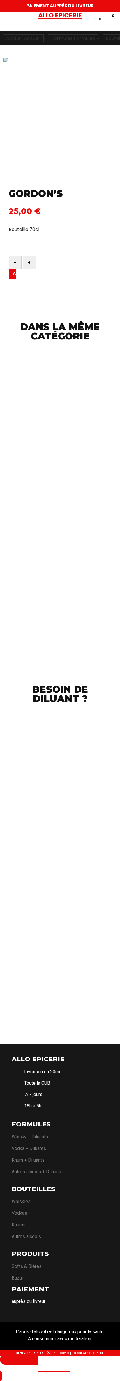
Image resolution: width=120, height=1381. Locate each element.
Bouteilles (33, 1189)
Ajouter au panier (12, 274)
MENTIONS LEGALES (29, 1353)
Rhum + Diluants (28, 1160)
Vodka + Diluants (29, 1148)
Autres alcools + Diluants (37, 1172)
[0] (106, 19)
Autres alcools (26, 1236)
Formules (31, 1124)
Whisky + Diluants (30, 1137)
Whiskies (21, 1201)
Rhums (19, 1225)
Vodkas (19, 1213)
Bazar (17, 1278)
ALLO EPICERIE (38, 1059)
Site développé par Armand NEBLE (79, 1353)
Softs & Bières (27, 1266)
